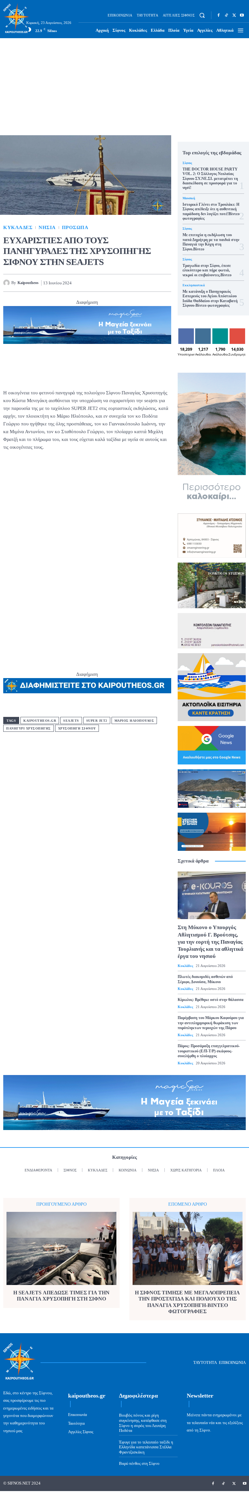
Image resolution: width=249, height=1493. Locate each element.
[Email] (149, 282)
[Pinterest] (119, 282)
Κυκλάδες (17, 227)
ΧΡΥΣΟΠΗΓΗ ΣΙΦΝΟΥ (77, 728)
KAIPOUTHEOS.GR (39, 720)
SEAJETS (71, 720)
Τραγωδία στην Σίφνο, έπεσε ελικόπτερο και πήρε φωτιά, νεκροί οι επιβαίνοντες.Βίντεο (207, 270)
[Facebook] (218, 15)
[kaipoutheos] (7, 283)
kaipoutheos (28, 282)
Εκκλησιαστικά (194, 285)
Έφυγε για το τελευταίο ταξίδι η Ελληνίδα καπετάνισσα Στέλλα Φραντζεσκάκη (146, 1447)
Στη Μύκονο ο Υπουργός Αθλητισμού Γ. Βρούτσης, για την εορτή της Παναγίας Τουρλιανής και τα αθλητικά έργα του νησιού (210, 941)
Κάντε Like (186, 333)
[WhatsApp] (134, 282)
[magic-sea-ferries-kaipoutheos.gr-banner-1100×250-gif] (87, 325)
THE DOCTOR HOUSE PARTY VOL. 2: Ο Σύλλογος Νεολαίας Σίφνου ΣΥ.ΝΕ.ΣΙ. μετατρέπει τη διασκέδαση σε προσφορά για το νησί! (210, 178)
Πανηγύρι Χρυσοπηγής (28, 728)
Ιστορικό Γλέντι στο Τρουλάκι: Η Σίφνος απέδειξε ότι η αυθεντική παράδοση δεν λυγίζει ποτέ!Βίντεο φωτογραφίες (211, 211)
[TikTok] (226, 15)
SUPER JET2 (96, 720)
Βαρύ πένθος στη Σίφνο (139, 1463)
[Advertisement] (124, 86)
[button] (202, 15)
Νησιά (47, 227)
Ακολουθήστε (208, 330)
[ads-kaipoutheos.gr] (87, 685)
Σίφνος (187, 163)
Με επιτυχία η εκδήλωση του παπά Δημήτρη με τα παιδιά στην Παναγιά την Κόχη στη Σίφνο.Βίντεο (211, 242)
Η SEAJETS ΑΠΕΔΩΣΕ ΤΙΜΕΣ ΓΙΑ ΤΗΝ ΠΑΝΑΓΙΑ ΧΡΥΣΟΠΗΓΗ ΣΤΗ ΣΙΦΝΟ (61, 1295)
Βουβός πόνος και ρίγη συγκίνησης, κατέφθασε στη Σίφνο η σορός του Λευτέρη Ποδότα (143, 1423)
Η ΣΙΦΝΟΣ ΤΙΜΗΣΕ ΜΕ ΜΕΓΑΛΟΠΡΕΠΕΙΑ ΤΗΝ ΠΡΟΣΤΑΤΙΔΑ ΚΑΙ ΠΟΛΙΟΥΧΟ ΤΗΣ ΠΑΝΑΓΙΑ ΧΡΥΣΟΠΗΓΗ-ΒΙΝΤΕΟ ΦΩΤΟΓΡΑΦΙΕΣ (187, 1302)
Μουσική (189, 198)
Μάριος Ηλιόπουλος (134, 720)
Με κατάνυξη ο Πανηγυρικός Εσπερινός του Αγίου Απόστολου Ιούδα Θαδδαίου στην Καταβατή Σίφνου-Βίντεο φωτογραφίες (210, 298)
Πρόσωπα (75, 227)
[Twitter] (234, 15)
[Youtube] (242, 15)
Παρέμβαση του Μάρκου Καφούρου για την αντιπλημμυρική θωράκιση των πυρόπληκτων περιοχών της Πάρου (211, 1022)
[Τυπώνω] (164, 282)
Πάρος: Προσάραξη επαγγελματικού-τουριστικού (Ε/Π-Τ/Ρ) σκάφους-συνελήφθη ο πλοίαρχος (209, 1051)
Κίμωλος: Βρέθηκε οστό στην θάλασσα (210, 999)
